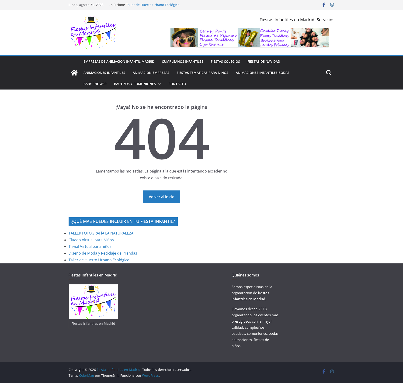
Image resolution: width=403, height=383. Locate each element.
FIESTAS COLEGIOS (225, 61)
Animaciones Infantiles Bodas (262, 72)
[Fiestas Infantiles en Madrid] (74, 72)
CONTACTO (177, 84)
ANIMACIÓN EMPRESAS (151, 72)
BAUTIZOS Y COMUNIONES (135, 84)
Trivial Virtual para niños (90, 246)
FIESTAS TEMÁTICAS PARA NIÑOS (202, 72)
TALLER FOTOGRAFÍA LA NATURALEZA (101, 233)
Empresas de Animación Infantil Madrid (118, 61)
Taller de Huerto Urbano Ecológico (152, 5)
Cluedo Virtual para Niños (91, 239)
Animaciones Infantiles (104, 72)
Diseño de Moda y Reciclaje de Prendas (103, 253)
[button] (158, 84)
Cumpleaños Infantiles (182, 61)
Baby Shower (95, 84)
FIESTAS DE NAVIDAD (263, 61)
